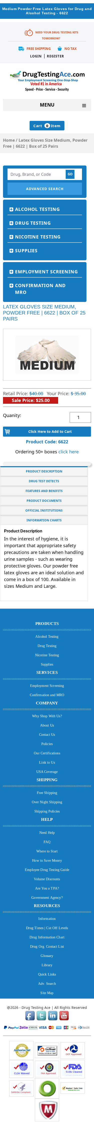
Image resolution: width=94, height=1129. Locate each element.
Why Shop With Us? (47, 716)
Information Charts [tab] (44, 520)
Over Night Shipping (47, 802)
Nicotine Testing (38, 237)
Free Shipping (39, 48)
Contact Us (47, 735)
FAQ (47, 842)
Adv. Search (47, 984)
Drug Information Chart (47, 937)
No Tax (70, 48)
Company (47, 703)
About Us (47, 725)
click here (68, 452)
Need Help (47, 833)
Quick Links (47, 974)
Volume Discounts (47, 879)
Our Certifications (47, 753)
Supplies (26, 251)
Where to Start (47, 851)
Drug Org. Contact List (47, 946)
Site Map (46, 993)
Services (47, 672)
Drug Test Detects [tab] (44, 481)
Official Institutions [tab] (44, 510)
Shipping (47, 779)
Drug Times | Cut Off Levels (47, 928)
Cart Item (46, 125)
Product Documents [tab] (44, 501)
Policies (47, 744)
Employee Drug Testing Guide (47, 870)
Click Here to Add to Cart (50, 431)
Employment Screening (46, 272)
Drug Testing (33, 223)
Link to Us (47, 762)
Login (36, 56)
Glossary (47, 956)
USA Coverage (47, 772)
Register (55, 56)
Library (47, 965)
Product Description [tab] (44, 471)
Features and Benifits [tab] (44, 491)
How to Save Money (47, 860)
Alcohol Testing (37, 209)
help (47, 819)
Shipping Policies (47, 811)
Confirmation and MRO (40, 288)
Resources (47, 905)
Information (47, 919)
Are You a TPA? (47, 888)
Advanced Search (45, 188)
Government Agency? (47, 898)
